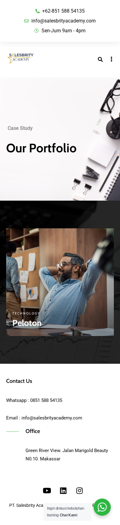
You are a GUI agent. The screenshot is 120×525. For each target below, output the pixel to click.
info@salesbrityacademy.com (52, 418)
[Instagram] (79, 490)
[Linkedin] (63, 490)
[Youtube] (46, 490)
